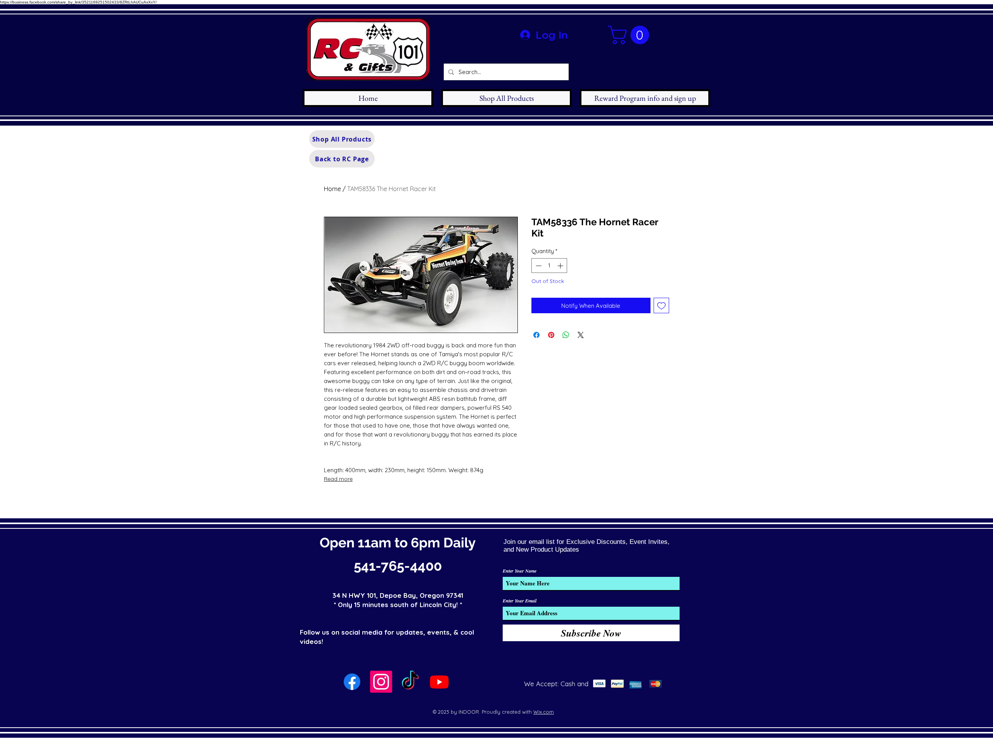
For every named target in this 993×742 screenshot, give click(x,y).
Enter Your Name (519, 571)
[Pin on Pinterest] (551, 335)
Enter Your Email (519, 601)
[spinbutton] (549, 266)
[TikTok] (410, 682)
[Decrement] (538, 266)
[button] (631, 35)
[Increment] (561, 266)
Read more (338, 478)
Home (332, 189)
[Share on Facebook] (536, 335)
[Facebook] (352, 682)
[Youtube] (439, 682)
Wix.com (543, 712)
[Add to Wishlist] (661, 306)
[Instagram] (381, 682)
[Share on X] (580, 335)
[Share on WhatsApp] (566, 335)
